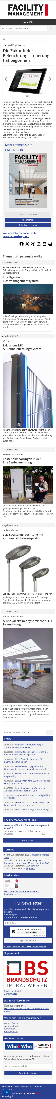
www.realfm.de (11, 1026)
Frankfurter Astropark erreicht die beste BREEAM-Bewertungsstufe (26, 753)
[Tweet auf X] (27, 245)
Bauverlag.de (7, 1096)
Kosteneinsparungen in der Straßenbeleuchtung (22, 460)
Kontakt (39, 1086)
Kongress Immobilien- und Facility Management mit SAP (26, 861)
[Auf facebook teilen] (21, 245)
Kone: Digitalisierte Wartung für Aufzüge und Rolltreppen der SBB (25, 789)
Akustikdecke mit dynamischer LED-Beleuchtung (28, 622)
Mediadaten (10, 894)
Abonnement (28, 219)
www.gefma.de (11, 1023)
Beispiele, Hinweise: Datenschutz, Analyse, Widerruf (25, 947)
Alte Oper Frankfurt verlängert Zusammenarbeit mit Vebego (24, 746)
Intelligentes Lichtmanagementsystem (21, 279)
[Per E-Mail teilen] (44, 243)
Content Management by (13, 1093)
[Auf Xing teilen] (33, 245)
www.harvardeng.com (16, 236)
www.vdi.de (9, 1028)
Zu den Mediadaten (13, 991)
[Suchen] (51, 28)
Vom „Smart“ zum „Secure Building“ (26, 809)
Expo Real (30, 868)
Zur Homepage (11, 993)
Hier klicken (31, 932)
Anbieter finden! (29, 1073)
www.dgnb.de (11, 1031)
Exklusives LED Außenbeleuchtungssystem (22, 347)
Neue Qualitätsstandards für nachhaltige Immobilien (23, 760)
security (35, 865)
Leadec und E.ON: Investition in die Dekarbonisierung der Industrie (26, 803)
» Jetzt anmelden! (28, 940)
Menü (29, 21)
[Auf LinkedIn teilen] (39, 245)
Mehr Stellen (28, 840)
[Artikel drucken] (50, 243)
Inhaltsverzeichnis (28, 225)
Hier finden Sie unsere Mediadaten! (21, 891)
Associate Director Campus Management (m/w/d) (26, 827)
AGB (17, 1086)
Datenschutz (27, 1086)
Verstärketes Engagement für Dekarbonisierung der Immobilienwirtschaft (25, 767)
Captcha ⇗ (38, 935)
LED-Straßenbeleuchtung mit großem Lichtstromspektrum (23, 536)
